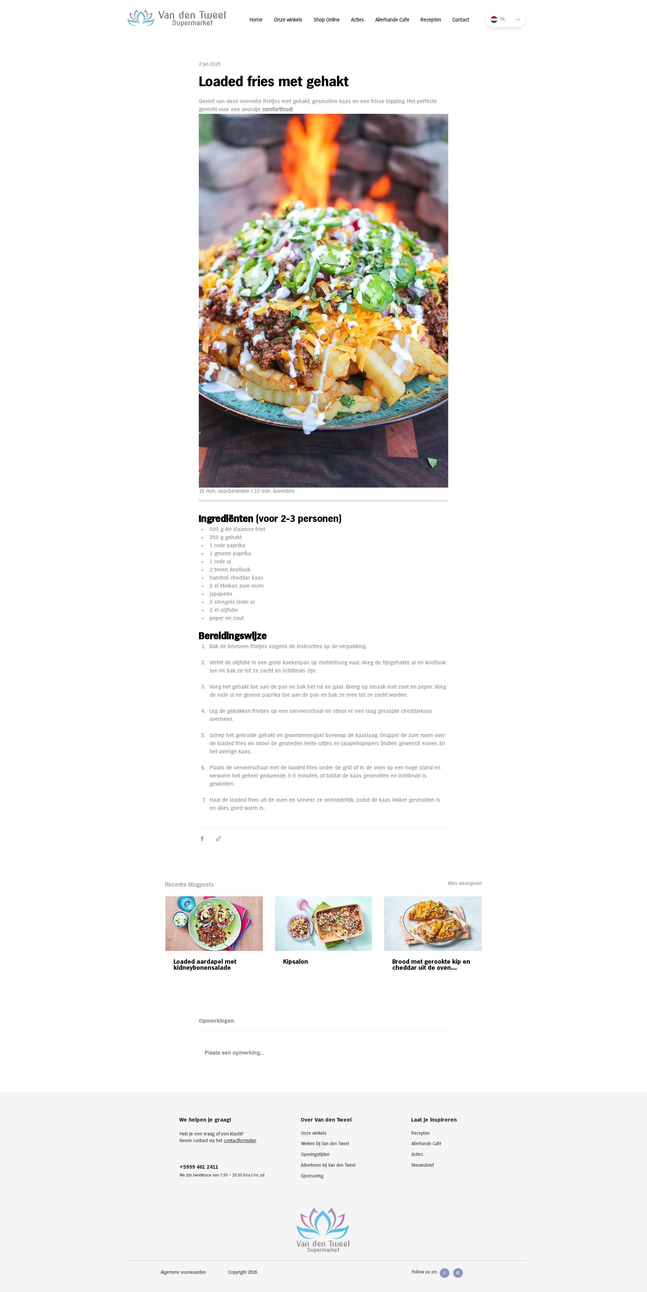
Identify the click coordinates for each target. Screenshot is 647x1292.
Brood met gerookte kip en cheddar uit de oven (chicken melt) (431, 965)
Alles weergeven (465, 883)
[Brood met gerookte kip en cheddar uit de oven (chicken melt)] (433, 923)
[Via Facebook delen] (202, 838)
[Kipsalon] (323, 923)
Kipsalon (295, 962)
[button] (249, 1273)
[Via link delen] (218, 838)
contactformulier (240, 1140)
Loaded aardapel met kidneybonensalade (205, 965)
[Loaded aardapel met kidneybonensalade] (214, 923)
